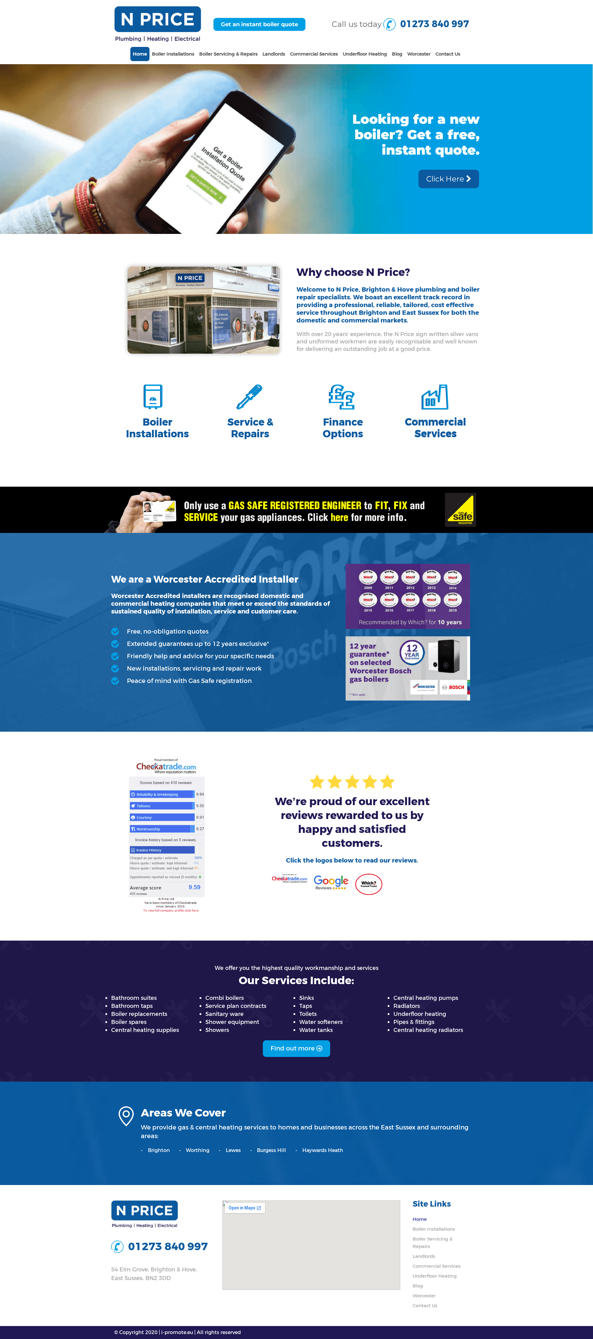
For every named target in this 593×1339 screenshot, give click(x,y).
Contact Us (447, 54)
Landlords (274, 54)
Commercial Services (314, 54)
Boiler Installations (173, 54)
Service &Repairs (250, 428)
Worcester (419, 54)
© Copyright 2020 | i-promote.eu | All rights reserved (177, 1332)
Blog (397, 54)
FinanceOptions (343, 428)
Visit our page (432, 186)
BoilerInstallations (157, 428)
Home (140, 54)
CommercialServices (435, 428)
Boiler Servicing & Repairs (228, 54)
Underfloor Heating (365, 54)
